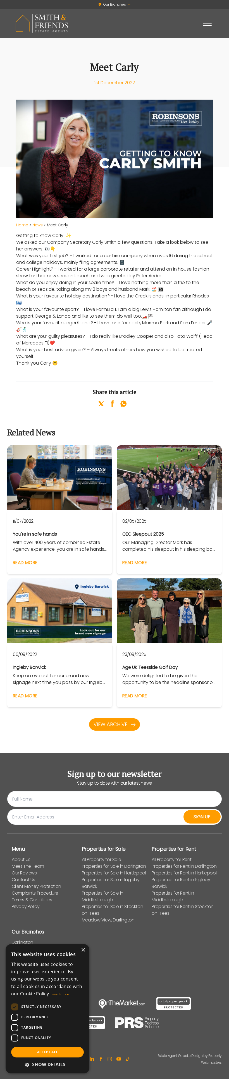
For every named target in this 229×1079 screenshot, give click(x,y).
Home (22, 225)
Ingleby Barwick (29, 667)
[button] (47, 1064)
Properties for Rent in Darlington (184, 866)
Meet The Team (28, 866)
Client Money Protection (36, 886)
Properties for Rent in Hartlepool (184, 873)
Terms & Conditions (32, 900)
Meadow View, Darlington (108, 920)
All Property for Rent (172, 859)
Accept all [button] (47, 1052)
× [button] (83, 950)
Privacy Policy (25, 906)
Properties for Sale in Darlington (114, 866)
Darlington (22, 942)
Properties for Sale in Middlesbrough (102, 896)
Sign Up (202, 816)
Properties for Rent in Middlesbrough (173, 896)
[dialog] (47, 1008)
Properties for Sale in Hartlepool (114, 873)
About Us (21, 859)
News (37, 225)
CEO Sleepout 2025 (143, 534)
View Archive (111, 724)
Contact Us (23, 879)
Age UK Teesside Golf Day (150, 667)
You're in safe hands (35, 534)
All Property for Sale (101, 859)
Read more (60, 994)
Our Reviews (24, 873)
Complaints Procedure (35, 893)
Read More (25, 562)
